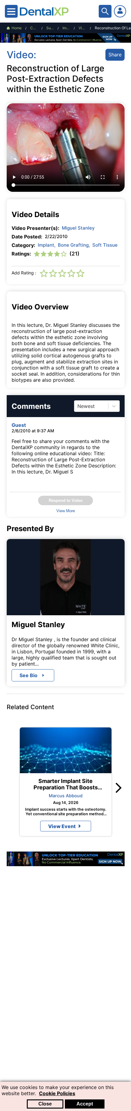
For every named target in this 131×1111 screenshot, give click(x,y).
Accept (84, 1103)
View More (65, 511)
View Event (62, 826)
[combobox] (78, 406)
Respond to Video (66, 500)
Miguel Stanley (78, 228)
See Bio (28, 675)
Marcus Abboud (66, 795)
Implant (46, 245)
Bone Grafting (74, 245)
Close (45, 1103)
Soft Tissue (105, 245)
